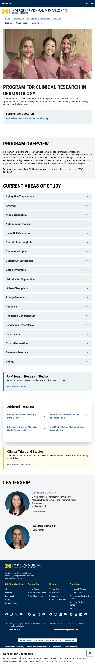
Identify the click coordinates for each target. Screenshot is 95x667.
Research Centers (56, 596)
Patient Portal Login (36, 596)
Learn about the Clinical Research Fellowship (27, 118)
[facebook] (6, 614)
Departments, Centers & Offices (79, 597)
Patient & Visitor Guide (37, 592)
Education (75, 584)
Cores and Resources (57, 600)
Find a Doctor (33, 589)
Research (54, 584)
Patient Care (34, 584)
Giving (7, 600)
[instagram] (11, 614)
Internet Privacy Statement (59, 661)
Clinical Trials (54, 589)
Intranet (73, 608)
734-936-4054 (38, 511)
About (7, 589)
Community (10, 596)
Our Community (76, 592)
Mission (8, 592)
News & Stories (11, 603)
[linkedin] (60, 614)
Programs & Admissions (79, 589)
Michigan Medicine (15, 584)
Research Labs (55, 592)
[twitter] (16, 614)
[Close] (89, 653)
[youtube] (21, 614)
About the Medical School (77, 603)
